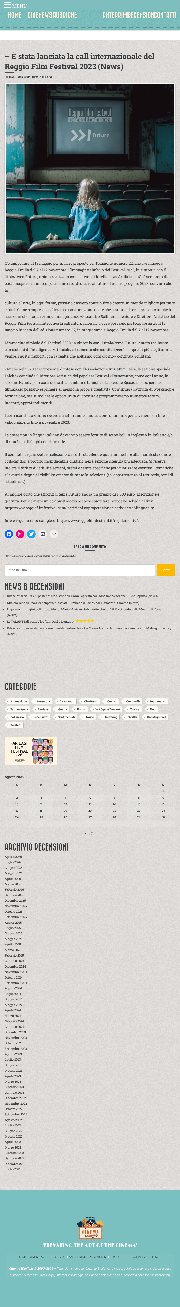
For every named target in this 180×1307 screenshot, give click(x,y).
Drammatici (158, 701)
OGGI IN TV (137, 1257)
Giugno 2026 (13, 868)
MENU (19, 6)
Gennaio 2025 (14, 961)
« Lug (89, 833)
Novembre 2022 (16, 1103)
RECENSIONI (142, 15)
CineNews (47, 77)
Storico (89, 717)
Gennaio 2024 (14, 1027)
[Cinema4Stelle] (90, 18)
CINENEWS (39, 15)
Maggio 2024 (14, 1005)
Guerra (62, 709)
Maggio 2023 (13, 1070)
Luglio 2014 (13, 1169)
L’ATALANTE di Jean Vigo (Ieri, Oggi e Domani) (40, 621)
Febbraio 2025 (14, 955)
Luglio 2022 (13, 1125)
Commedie (133, 701)
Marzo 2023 (13, 1081)
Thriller (132, 717)
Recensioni (41, 717)
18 (41, 810)
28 (114, 817)
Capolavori (67, 701)
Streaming (110, 717)
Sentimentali (66, 717)
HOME (15, 15)
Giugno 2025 (13, 933)
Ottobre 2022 (13, 1109)
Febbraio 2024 (14, 1021)
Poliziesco (17, 717)
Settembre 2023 (16, 1049)
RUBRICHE (65, 15)
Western (16, 725)
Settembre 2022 (16, 1114)
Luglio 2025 (13, 928)
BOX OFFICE (118, 1257)
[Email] (42, 534)
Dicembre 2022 (15, 1098)
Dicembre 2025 (15, 900)
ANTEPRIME (116, 15)
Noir (153, 709)
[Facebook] (9, 534)
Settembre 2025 (16, 917)
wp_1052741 (32, 77)
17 (17, 810)
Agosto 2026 (13, 857)
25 (41, 817)
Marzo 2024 (13, 1015)
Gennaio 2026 (14, 895)
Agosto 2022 (13, 1120)
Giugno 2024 (13, 999)
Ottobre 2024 (14, 977)
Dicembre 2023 (15, 1032)
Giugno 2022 (13, 1131)
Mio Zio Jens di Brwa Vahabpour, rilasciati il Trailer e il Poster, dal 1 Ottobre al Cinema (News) (73, 603)
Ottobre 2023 (13, 1043)
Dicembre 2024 (15, 966)
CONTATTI (165, 15)
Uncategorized (156, 717)
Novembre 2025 (16, 906)
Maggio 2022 (13, 1136)
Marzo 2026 (13, 884)
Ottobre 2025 (13, 911)
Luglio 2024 (13, 994)
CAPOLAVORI (57, 1257)
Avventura (43, 701)
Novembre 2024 (16, 972)
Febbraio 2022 (14, 1153)
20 (90, 810)
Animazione (18, 701)
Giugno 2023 (13, 1065)
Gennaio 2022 (14, 1158)
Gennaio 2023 (14, 1092)
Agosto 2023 (13, 1054)
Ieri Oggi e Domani (107, 709)
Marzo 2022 (13, 1147)
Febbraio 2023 (14, 1087)
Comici (112, 701)
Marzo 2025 (13, 950)
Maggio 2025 (13, 939)
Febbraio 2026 (14, 889)
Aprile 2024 (13, 1010)
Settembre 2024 (16, 983)
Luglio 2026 (13, 862)
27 (90, 817)
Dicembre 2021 (15, 1164)
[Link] (54, 534)
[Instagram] (20, 534)
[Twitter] (31, 534)
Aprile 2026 (13, 879)
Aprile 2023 (13, 1076)
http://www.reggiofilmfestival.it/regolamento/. (98, 520)
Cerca (166, 570)
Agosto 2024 (13, 988)
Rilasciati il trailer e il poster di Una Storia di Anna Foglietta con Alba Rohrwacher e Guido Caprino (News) (82, 596)
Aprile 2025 (13, 944)
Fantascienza (19, 709)
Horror (81, 709)
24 (17, 817)
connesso (29, 556)
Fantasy (43, 709)
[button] (8, 5)
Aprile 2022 (13, 1142)
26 (65, 817)
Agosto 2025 (13, 922)
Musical (135, 709)
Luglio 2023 (13, 1059)
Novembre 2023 (16, 1038)
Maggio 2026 (13, 873)
